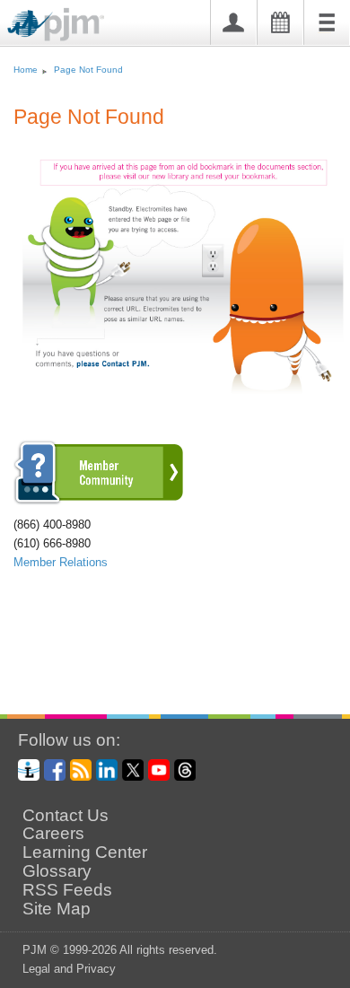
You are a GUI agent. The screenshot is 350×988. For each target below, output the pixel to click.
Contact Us (65, 816)
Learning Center (84, 852)
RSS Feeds (67, 890)
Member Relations (60, 562)
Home (25, 69)
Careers (53, 834)
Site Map (56, 909)
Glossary (57, 871)
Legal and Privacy (69, 968)
